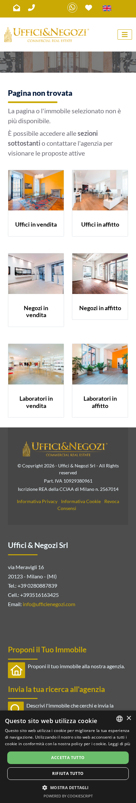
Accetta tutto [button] (68, 757)
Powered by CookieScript (68, 795)
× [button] (128, 718)
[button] (67, 787)
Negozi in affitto (100, 307)
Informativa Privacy (37, 501)
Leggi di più (119, 744)
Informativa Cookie (81, 501)
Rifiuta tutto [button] (68, 773)
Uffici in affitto (100, 224)
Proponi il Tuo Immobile (47, 649)
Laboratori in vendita (36, 402)
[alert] (68, 757)
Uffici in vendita (36, 224)
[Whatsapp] (72, 8)
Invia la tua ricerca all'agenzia (56, 689)
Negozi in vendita (36, 311)
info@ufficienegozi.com (49, 604)
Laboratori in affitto (100, 402)
